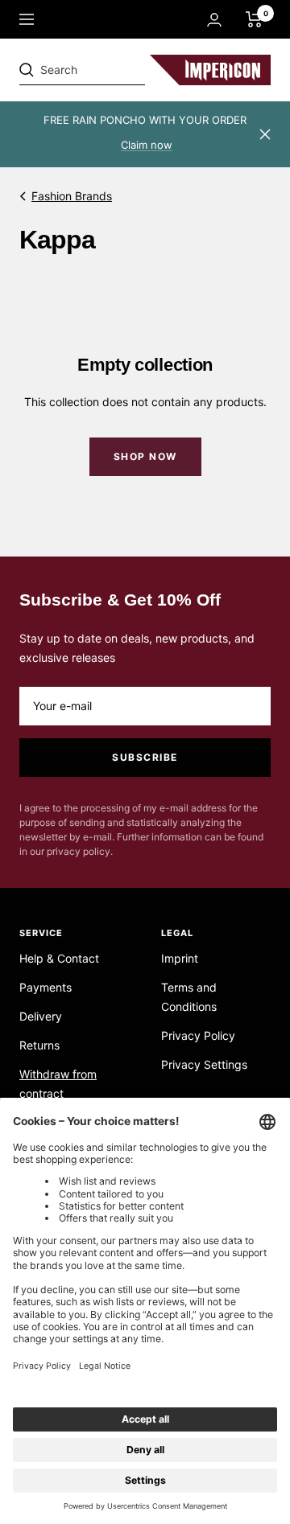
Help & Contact (59, 958)
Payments (45, 987)
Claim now (146, 144)
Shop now (145, 456)
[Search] (130, 70)
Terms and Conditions (189, 996)
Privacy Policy (198, 1035)
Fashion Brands (71, 196)
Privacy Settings (204, 1064)
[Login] (214, 20)
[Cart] (254, 19)
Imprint (179, 958)
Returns (39, 1045)
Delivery (40, 1016)
